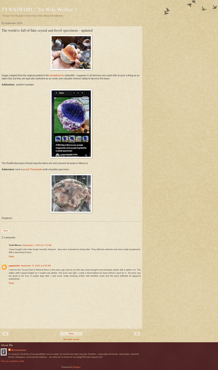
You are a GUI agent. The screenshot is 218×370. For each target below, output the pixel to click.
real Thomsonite (33, 169)
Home (71, 334)
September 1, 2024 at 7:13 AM (37, 245)
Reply (11, 256)
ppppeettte (14, 265)
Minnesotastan (18, 350)
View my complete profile (12, 361)
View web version (71, 339)
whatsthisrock (57, 75)
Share (5, 231)
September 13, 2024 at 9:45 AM (36, 265)
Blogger (76, 367)
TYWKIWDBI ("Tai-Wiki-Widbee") (39, 9)
